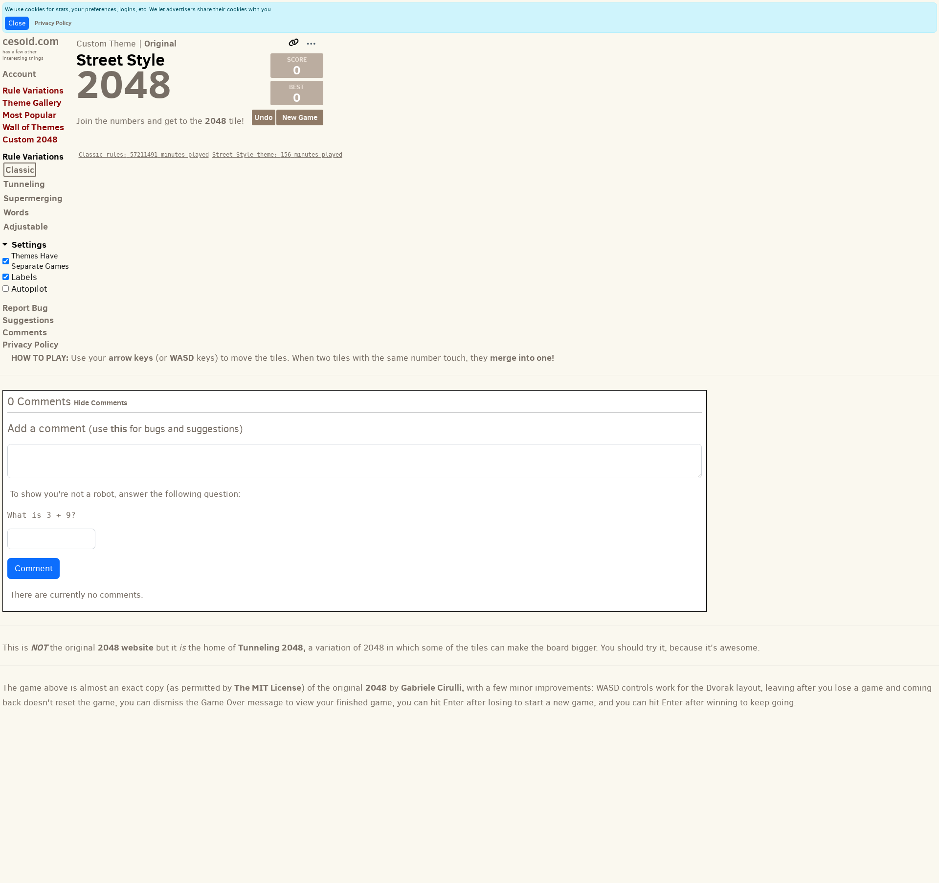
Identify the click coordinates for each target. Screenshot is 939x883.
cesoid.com (30, 40)
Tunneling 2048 (270, 647)
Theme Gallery (32, 102)
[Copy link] (294, 42)
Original (160, 43)
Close (16, 23)
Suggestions (28, 320)
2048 (376, 687)
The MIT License (267, 687)
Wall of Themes (33, 127)
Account (19, 74)
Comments (24, 332)
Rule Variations (33, 90)
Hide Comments (101, 402)
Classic (19, 169)
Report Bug (25, 308)
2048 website (126, 647)
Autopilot (29, 289)
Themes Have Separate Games (40, 261)
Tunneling (24, 184)
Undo (263, 117)
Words (16, 212)
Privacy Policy (53, 23)
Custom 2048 (30, 139)
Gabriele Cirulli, (432, 687)
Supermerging (33, 198)
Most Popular (29, 115)
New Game (299, 117)
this (119, 428)
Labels (24, 277)
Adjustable (25, 226)
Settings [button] (28, 244)
